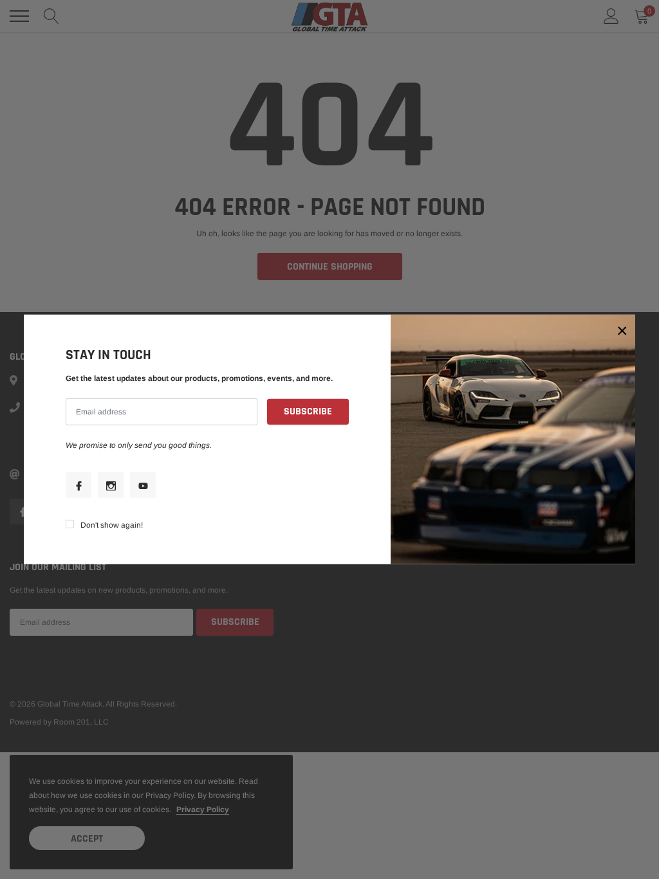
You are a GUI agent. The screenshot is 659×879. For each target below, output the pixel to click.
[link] (78, 485)
